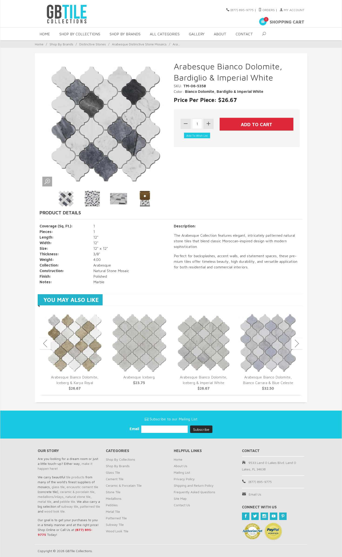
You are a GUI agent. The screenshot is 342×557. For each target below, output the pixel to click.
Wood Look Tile (117, 531)
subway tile (69, 506)
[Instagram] (264, 516)
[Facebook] (245, 516)
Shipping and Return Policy (194, 485)
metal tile (44, 501)
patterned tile (90, 506)
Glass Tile (113, 472)
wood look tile (54, 511)
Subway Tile (115, 525)
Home (45, 34)
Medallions (113, 498)
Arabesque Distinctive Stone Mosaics (139, 44)
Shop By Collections (79, 34)
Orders (268, 10)
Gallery (197, 34)
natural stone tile (78, 497)
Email (135, 429)
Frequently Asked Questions (194, 492)
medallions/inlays (51, 497)
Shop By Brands (125, 34)
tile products (75, 477)
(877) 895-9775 (242, 10)
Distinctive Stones (92, 44)
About (220, 34)
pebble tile (67, 501)
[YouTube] (273, 516)
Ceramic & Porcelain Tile (124, 485)
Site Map (180, 498)
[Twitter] (255, 516)
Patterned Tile (116, 518)
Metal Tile (113, 511)
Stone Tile (113, 492)
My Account (293, 10)
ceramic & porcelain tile (77, 492)
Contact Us (182, 505)
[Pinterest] (283, 516)
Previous (45, 343)
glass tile (58, 487)
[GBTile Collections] (80, 13)
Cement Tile (115, 479)
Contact (244, 34)
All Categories (165, 34)
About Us (180, 466)
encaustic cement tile (82, 487)
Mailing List (182, 472)
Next (296, 343)
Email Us (255, 494)
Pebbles (112, 505)
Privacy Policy (184, 479)
